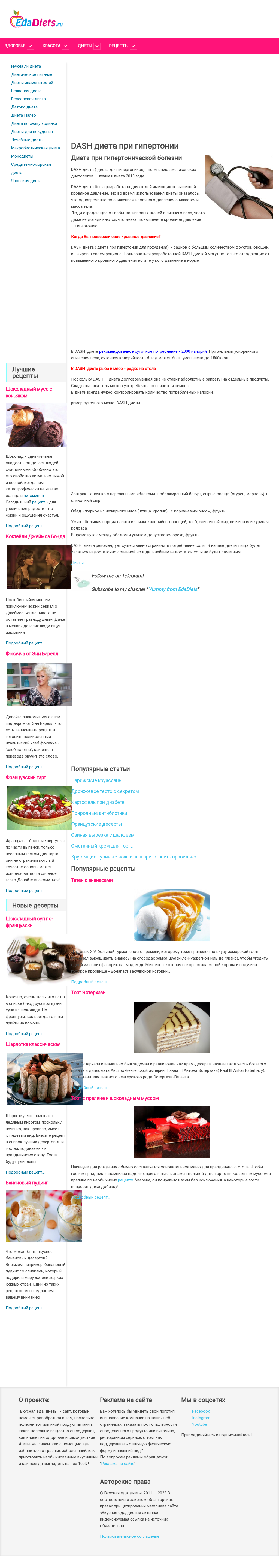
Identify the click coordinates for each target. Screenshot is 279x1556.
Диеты (77, 562)
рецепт (38, 502)
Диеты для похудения (32, 131)
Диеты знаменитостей (32, 82)
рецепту (125, 1180)
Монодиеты (22, 156)
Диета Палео (23, 115)
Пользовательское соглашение (129, 1536)
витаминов (34, 495)
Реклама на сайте (117, 1463)
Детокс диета (24, 107)
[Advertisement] (35, 268)
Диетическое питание (31, 74)
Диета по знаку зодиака (34, 123)
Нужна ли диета (26, 66)
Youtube (199, 1424)
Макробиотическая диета (35, 148)
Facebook (201, 1411)
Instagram (201, 1417)
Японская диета (26, 180)
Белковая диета (26, 90)
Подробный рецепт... (25, 525)
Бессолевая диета (28, 99)
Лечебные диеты (27, 139)
